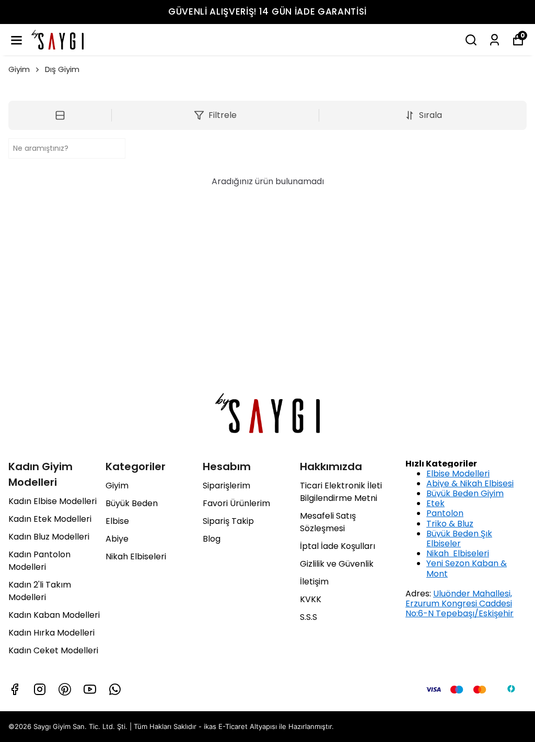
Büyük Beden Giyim (465, 493)
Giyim (19, 69)
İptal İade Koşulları (337, 546)
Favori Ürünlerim (236, 503)
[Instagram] (39, 689)
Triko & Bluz (449, 524)
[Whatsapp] (115, 689)
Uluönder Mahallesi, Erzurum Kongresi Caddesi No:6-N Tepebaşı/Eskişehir (459, 603)
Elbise (117, 521)
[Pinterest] (65, 689)
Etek (435, 503)
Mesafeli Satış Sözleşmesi (328, 522)
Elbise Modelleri (458, 474)
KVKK (310, 599)
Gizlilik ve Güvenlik (337, 564)
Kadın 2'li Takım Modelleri (39, 591)
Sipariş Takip (228, 521)
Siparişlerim (226, 486)
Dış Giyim (62, 69)
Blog (211, 539)
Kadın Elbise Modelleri (52, 501)
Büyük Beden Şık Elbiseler (459, 538)
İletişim (314, 582)
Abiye (117, 539)
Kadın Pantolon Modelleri (39, 560)
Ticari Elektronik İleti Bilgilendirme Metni (341, 492)
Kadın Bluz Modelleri (48, 537)
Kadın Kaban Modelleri (54, 615)
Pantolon (444, 513)
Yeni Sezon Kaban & (466, 563)
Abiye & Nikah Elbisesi (470, 483)
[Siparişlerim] (494, 39)
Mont (437, 574)
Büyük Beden (132, 503)
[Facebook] (14, 689)
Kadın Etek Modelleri (49, 519)
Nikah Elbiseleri (136, 556)
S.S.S (308, 617)
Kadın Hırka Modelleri (51, 633)
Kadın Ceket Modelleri (53, 650)
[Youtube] (90, 689)
